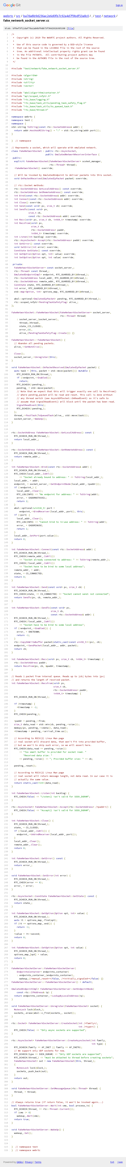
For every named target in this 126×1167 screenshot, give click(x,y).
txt (112, 1161)
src (18, 16)
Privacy (28, 1162)
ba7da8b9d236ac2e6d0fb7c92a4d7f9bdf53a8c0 (56, 16)
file (70, 28)
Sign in (119, 5)
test (98, 16)
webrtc (8, 16)
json (120, 1161)
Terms (37, 1162)
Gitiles (20, 1162)
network (110, 16)
